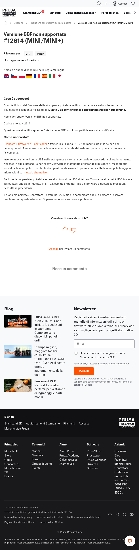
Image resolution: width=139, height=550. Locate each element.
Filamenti (69, 423)
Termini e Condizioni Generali (21, 506)
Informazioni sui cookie (50, 517)
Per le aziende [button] (110, 12)
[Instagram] (117, 514)
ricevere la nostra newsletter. (114, 363)
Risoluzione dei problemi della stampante (50, 22)
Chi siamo (120, 451)
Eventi (36, 468)
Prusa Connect (96, 459)
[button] (6, 76)
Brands (9, 476)
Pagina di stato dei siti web (19, 522)
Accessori (85, 423)
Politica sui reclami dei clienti (83, 517)
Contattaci (121, 468)
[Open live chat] (130, 541)
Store (7, 455)
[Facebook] (110, 514)
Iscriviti (84, 371)
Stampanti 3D (13, 423)
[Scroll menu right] (135, 12)
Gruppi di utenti (42, 463)
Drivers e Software (92, 466)
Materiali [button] (55, 12)
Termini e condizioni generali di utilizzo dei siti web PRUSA (38, 511)
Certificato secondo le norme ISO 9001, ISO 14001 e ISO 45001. (122, 482)
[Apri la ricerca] (99, 4)
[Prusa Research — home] (9, 13)
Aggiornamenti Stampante (43, 423)
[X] (124, 514)
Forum (36, 459)
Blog (117, 455)
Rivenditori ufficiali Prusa (123, 461)
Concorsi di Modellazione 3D (12, 468)
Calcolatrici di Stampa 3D (68, 461)
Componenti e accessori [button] (81, 12)
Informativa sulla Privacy (105, 381)
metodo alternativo (35, 172)
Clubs (8, 459)
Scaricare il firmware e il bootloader (25, 143)
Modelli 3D (11, 451)
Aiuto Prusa (66, 451)
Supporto (18, 22)
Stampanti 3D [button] (33, 12)
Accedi (53, 248)
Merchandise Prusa (16, 428)
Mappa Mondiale (38, 453)
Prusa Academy (69, 455)
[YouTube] (132, 514)
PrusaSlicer (94, 451)
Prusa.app (93, 455)
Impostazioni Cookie (51, 522)
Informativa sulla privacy (18, 517)
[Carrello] (133, 4)
